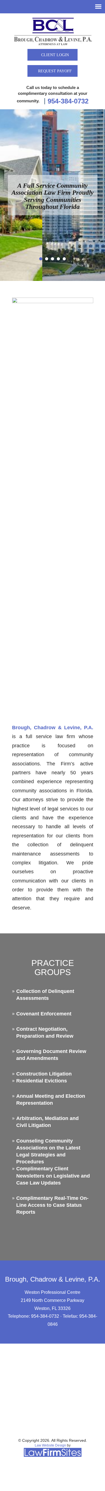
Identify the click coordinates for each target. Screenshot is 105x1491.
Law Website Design (50, 1445)
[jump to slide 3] (52, 258)
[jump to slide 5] (64, 258)
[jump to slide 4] (58, 258)
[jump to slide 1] (40, 258)
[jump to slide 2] (46, 258)
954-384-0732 (68, 101)
